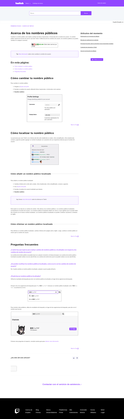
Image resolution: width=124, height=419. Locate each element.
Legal (103, 412)
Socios (92, 410)
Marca (48, 410)
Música (82, 412)
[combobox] (60, 13)
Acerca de (28, 410)
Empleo (28, 412)
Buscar (86, 13)
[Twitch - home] (17, 411)
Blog (37, 410)
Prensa (38, 412)
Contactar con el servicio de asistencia (61, 384)
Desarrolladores (51, 412)
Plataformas (63, 410)
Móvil (102, 410)
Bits (71, 410)
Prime (61, 412)
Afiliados (93, 412)
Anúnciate (83, 410)
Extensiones (74, 412)
